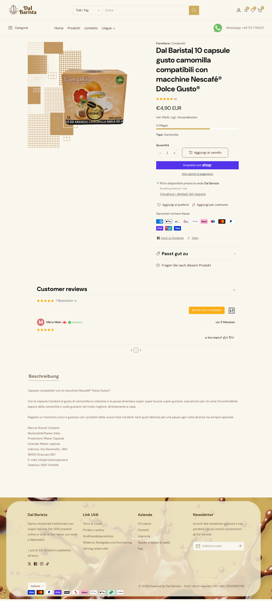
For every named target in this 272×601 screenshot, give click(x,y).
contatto (91, 28)
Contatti (143, 530)
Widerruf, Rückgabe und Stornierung (107, 542)
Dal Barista (173, 586)
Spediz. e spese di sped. (154, 542)
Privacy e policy (93, 530)
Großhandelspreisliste (98, 536)
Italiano (36, 586)
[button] (197, 253)
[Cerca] (194, 10)
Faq (140, 549)
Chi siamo (144, 524)
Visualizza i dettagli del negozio (183, 194)
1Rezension (64, 300)
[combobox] (150, 10)
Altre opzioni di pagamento (197, 173)
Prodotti (74, 28)
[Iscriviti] (240, 545)
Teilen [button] (195, 238)
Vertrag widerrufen (95, 549)
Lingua (107, 28)
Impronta (144, 536)
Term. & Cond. (92, 524)
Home (58, 28)
